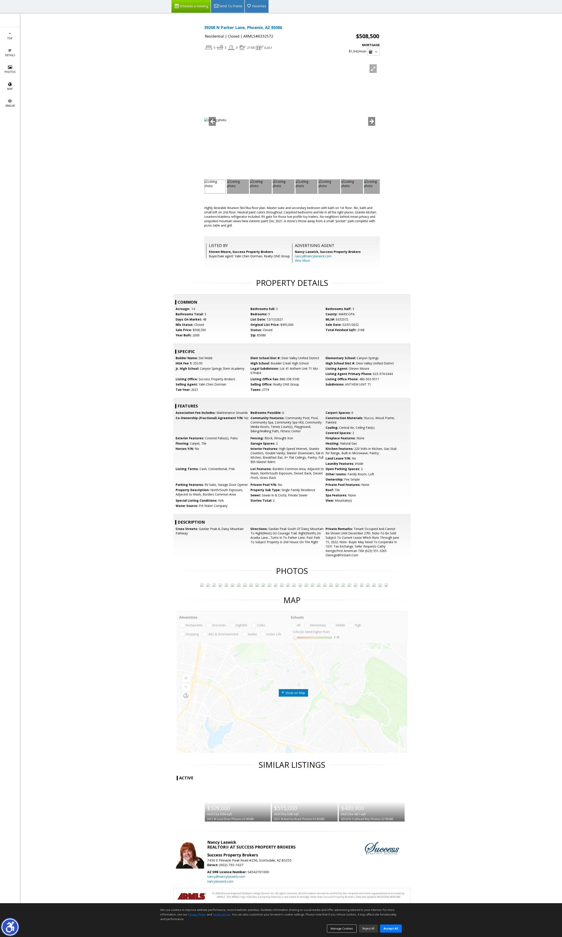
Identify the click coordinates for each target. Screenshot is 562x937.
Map (10, 89)
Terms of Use (222, 914)
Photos (10, 72)
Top (10, 38)
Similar (10, 106)
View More (302, 260)
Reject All (368, 928)
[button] (10, 927)
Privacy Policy (197, 914)
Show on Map (295, 693)
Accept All (391, 928)
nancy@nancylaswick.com (313, 256)
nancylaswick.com (220, 881)
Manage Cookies (342, 928)
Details (10, 55)
